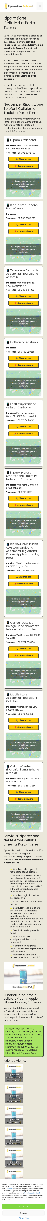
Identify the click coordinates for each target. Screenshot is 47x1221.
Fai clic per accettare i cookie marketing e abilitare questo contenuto (23, 184)
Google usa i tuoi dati (32, 1193)
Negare (23, 1213)
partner (9, 1189)
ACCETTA (23, 1206)
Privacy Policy (24, 1218)
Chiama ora (25, 159)
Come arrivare (25, 166)
